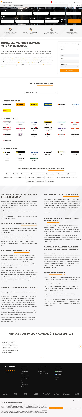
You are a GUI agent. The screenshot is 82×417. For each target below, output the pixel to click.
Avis (22, 373)
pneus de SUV (71, 229)
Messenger (60, 374)
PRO (56, 2)
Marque (2, 18)
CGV (22, 380)
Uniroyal (24, 63)
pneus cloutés (49, 305)
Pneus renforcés (31, 177)
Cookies (23, 386)
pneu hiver (26, 319)
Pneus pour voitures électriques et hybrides (66, 177)
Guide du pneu (24, 371)
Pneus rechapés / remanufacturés (35, 181)
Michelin (14, 59)
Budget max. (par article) (51, 18)
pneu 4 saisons (66, 199)
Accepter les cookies (56, 408)
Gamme (62, 52)
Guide (10, 5)
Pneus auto (40, 369)
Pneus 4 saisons (25, 174)
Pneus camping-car (51, 174)
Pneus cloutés (71, 174)
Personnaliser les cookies (72, 408)
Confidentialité (24, 384)
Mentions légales (25, 377)
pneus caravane (65, 255)
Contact (69, 2)
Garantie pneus (24, 369)
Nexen (44, 65)
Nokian (29, 63)
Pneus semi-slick (50, 181)
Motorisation (63, 64)
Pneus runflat (40, 177)
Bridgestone (25, 59)
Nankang (3, 66)
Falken (20, 63)
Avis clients (62, 2)
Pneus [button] (3, 5)
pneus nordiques (68, 295)
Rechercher (74, 21)
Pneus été (8, 174)
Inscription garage (25, 375)
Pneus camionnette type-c (37, 174)
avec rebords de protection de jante (68, 279)
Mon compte (78, 2)
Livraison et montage (18, 5)
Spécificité (32, 18)
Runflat (64, 19)
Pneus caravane (62, 174)
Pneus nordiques (8, 177)
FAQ (56, 379)
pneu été (34, 317)
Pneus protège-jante (20, 177)
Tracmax (49, 65)
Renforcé (64, 22)
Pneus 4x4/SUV (49, 177)
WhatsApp (59, 371)
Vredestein (35, 63)
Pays (22, 382)
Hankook (18, 59)
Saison (17, 18)
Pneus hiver (16, 174)
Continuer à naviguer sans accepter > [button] (74, 400)
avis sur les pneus (21, 263)
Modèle (62, 58)
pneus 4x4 (51, 235)
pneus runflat (49, 279)
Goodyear (35, 59)
